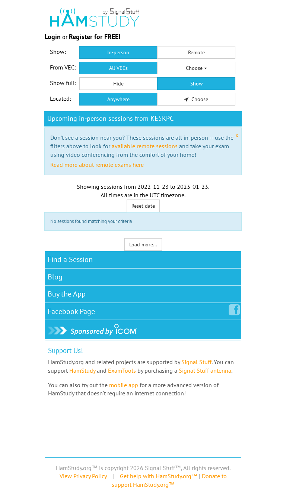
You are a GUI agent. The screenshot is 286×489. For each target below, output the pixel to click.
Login (53, 36)
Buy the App (67, 294)
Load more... (143, 244)
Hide (118, 83)
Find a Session (70, 259)
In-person (118, 52)
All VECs (118, 68)
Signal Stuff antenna (205, 370)
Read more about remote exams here (97, 164)
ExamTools (122, 370)
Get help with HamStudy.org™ (158, 476)
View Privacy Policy (83, 476)
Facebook (71, 311)
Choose (195, 68)
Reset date (143, 206)
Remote (196, 52)
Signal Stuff (196, 362)
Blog (55, 277)
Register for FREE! (94, 36)
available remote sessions (145, 146)
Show (196, 83)
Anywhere (118, 99)
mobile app (123, 385)
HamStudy (82, 370)
